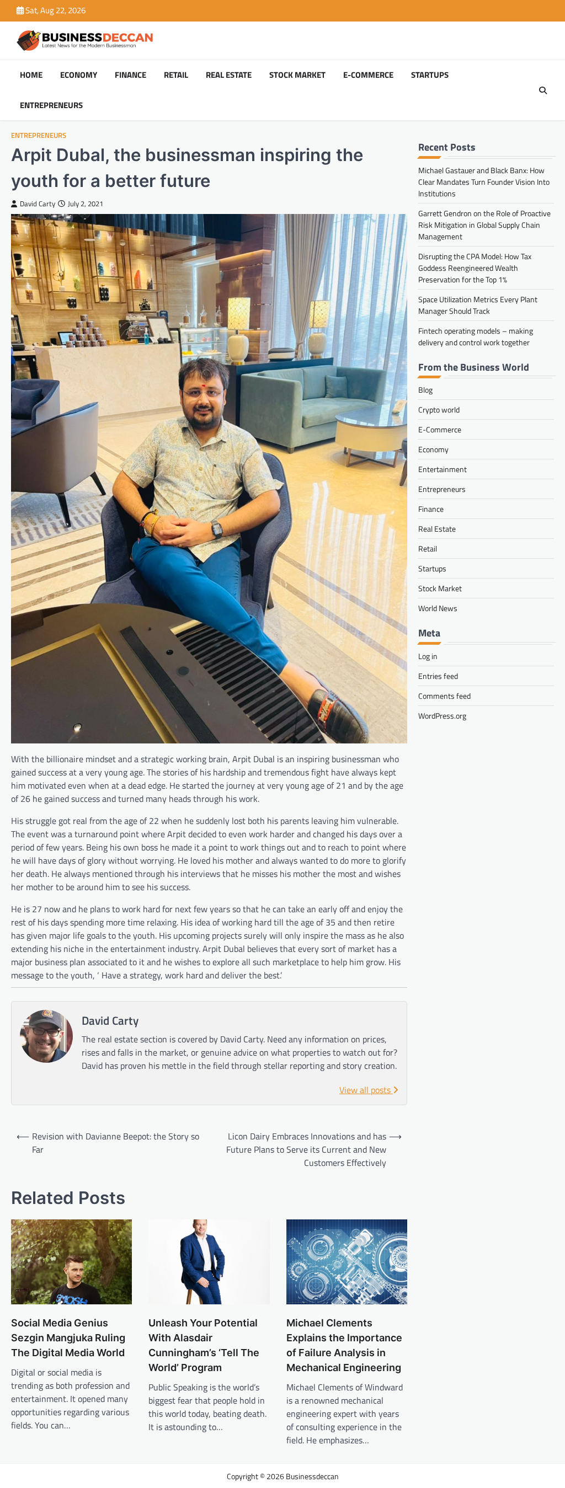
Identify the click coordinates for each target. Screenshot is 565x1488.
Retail (176, 75)
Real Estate (229, 75)
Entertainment (442, 469)
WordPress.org (442, 715)
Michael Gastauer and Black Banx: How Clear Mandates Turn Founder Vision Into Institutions (484, 181)
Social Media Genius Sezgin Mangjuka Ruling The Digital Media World (68, 1337)
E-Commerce (368, 75)
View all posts (366, 1089)
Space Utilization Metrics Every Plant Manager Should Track (477, 305)
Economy (78, 75)
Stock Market (297, 75)
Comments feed (444, 696)
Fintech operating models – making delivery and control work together (475, 336)
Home (31, 75)
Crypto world (439, 409)
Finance (130, 75)
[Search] (543, 90)
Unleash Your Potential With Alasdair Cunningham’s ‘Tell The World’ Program (203, 1345)
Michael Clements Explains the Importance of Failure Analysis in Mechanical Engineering (344, 1345)
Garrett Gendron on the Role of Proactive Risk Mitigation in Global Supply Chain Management (484, 224)
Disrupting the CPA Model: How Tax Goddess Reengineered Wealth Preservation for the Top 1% (474, 267)
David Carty (37, 204)
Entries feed (438, 676)
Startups (430, 75)
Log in (428, 656)
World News (437, 608)
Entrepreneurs (51, 105)
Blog (425, 389)
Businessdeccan (312, 1476)
